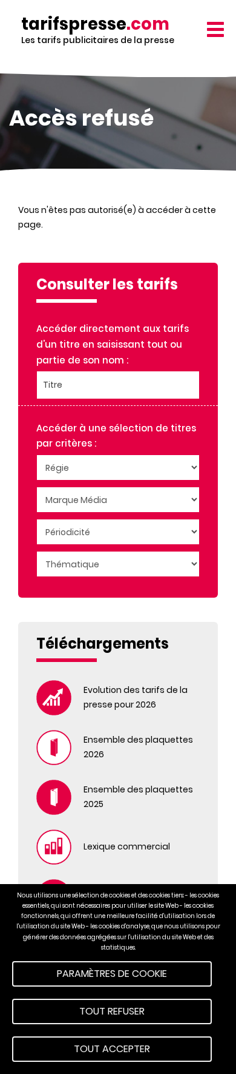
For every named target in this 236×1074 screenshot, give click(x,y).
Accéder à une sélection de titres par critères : (116, 436)
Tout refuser (112, 1011)
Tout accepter (112, 1049)
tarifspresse (95, 24)
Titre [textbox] (52, 385)
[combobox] (118, 385)
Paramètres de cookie (112, 974)
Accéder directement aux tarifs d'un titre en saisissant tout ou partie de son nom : (112, 344)
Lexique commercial (127, 846)
